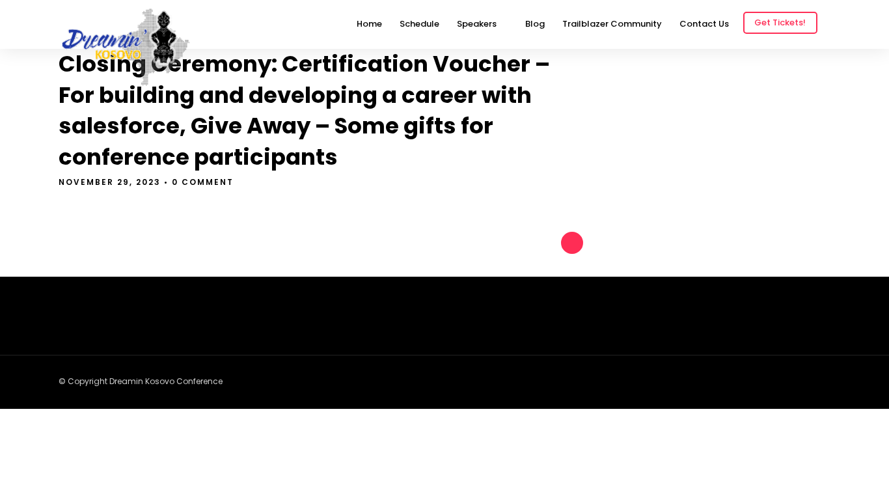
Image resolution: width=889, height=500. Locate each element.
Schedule (419, 24)
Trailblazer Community (612, 24)
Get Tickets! (780, 22)
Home (369, 24)
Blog (535, 24)
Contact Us (704, 24)
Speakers (477, 24)
